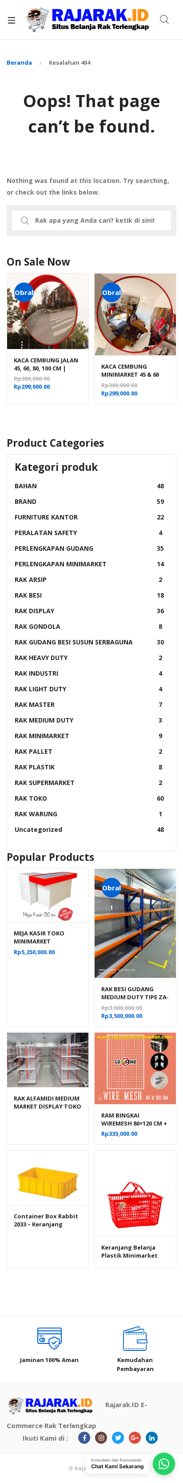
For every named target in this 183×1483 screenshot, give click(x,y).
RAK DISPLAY (89, 610)
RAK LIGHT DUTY (88, 689)
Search (165, 19)
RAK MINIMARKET (88, 735)
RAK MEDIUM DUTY (88, 720)
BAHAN (89, 486)
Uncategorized (89, 829)
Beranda (19, 62)
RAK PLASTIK (88, 767)
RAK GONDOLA (88, 626)
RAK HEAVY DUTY (88, 657)
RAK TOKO (89, 798)
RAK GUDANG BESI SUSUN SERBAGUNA (89, 642)
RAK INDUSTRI (88, 673)
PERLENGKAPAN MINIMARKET (89, 564)
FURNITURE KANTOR (89, 517)
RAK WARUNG (88, 814)
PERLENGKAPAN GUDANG (89, 548)
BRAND (89, 501)
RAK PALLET (88, 751)
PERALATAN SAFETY (88, 532)
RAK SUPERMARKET (88, 782)
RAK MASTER (88, 704)
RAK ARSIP (88, 579)
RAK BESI (89, 595)
